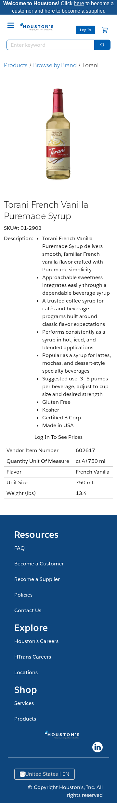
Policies (23, 594)
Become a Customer (39, 563)
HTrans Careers (32, 656)
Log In (85, 29)
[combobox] (48, 45)
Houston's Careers (36, 641)
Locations (26, 672)
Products (16, 65)
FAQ (19, 548)
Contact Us (27, 610)
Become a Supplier (37, 579)
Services (24, 703)
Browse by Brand (55, 65)
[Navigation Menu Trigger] (10, 25)
